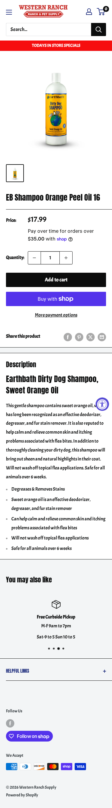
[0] (101, 11)
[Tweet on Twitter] (90, 336)
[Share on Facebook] (68, 336)
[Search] (98, 29)
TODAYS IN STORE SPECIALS (56, 45)
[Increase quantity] (66, 258)
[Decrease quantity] (34, 258)
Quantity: (15, 257)
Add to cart (56, 280)
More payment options (56, 315)
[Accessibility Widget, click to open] (102, 404)
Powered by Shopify (22, 795)
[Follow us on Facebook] (10, 723)
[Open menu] (9, 12)
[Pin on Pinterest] (79, 336)
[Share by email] (102, 336)
